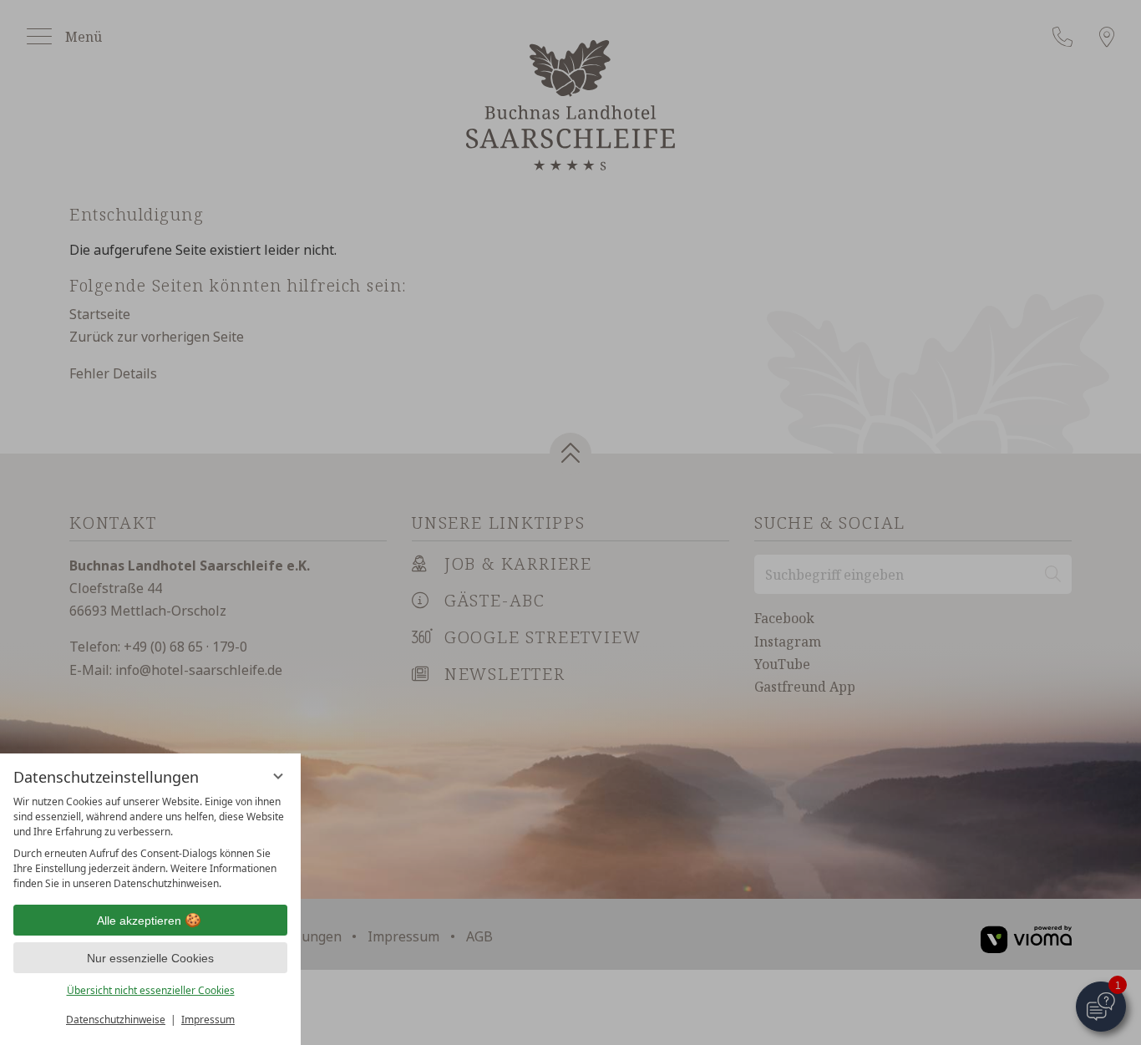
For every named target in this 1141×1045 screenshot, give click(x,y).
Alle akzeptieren (139, 920)
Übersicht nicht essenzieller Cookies (151, 990)
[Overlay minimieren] (278, 776)
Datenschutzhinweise (115, 1019)
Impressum (208, 1019)
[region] (150, 842)
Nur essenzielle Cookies (150, 958)
